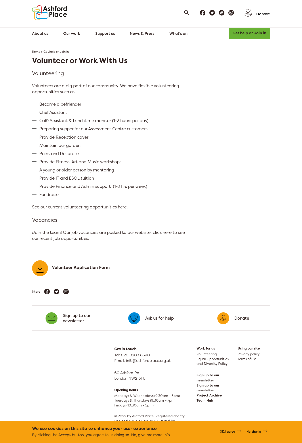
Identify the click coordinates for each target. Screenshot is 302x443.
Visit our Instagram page (231, 13)
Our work (71, 33)
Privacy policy (249, 354)
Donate (263, 13)
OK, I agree (227, 431)
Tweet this (56, 291)
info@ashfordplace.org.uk (148, 360)
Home (36, 52)
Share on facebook (47, 291)
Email (66, 291)
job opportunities (71, 238)
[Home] (49, 12)
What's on (178, 33)
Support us (105, 33)
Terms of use (247, 359)
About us (40, 33)
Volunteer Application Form (81, 267)
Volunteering (207, 354)
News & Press (142, 33)
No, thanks (254, 431)
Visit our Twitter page (212, 13)
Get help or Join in (249, 32)
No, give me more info (150, 434)
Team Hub (205, 400)
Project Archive (209, 395)
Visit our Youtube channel (221, 13)
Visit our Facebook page (202, 13)
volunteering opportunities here (95, 207)
